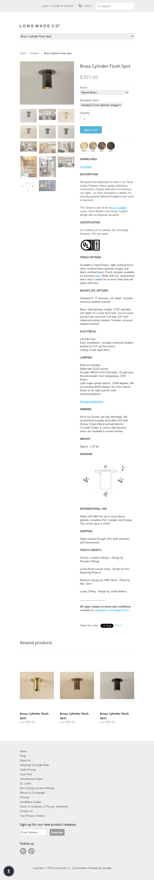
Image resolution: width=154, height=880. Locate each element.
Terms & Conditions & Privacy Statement (44, 806)
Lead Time (26, 774)
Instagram (23, 851)
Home (23, 751)
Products (34, 53)
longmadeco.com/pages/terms (111, 610)
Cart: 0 (87, 6)
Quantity (85, 112)
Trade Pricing (27, 769)
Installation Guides (31, 801)
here (97, 275)
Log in (45, 6)
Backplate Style (89, 100)
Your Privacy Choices (32, 815)
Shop (23, 755)
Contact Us (26, 811)
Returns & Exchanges (32, 792)
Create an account (62, 6)
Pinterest (31, 851)
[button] (27, 83)
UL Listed (25, 783)
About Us (25, 760)
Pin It (119, 625)
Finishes (25, 797)
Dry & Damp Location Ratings (37, 788)
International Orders (31, 778)
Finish (83, 87)
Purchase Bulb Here (91, 401)
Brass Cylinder (117, 207)
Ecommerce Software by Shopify (92, 868)
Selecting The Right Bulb (34, 765)
